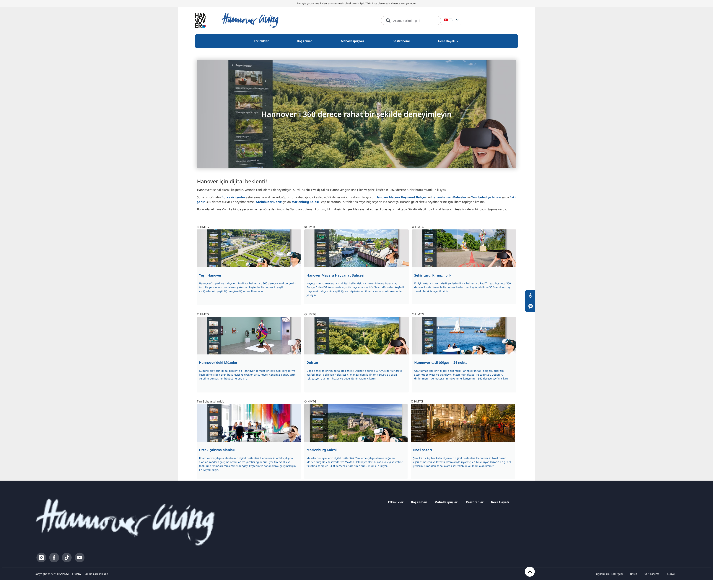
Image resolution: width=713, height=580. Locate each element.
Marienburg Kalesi (305, 202)
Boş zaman (419, 502)
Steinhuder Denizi (269, 202)
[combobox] (411, 20)
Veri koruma (652, 574)
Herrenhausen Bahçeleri (449, 197)
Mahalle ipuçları (446, 502)
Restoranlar (475, 502)
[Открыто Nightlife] (457, 41)
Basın (633, 574)
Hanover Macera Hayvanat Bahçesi (401, 197)
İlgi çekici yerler (234, 197)
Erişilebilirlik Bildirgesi (609, 574)
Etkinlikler (395, 502)
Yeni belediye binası (486, 197)
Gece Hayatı (500, 502)
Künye (671, 574)
